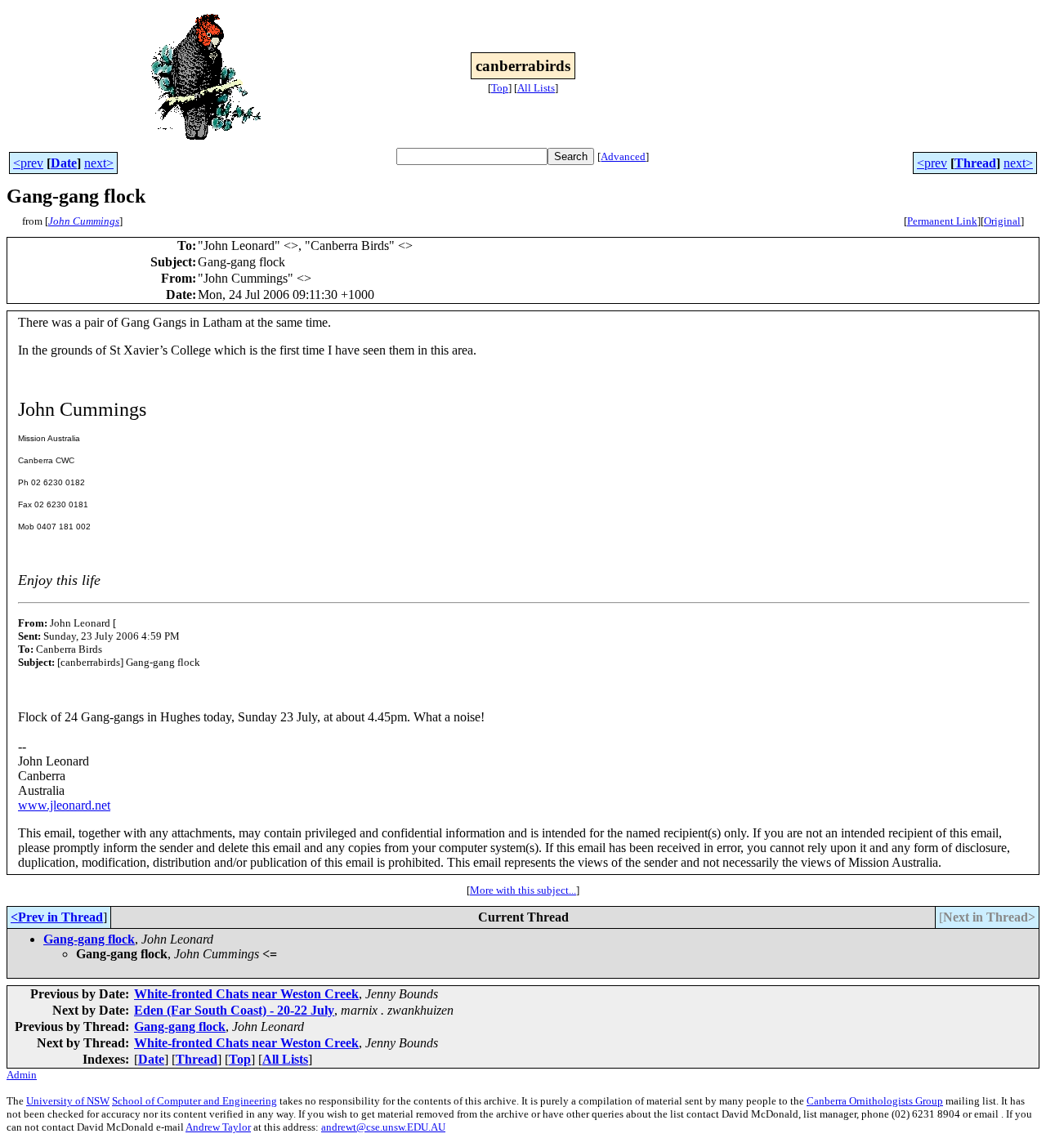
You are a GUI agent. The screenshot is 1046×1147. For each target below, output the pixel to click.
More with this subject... (523, 890)
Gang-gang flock (89, 939)
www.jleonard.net (64, 805)
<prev (28, 163)
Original (1002, 221)
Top (499, 88)
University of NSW (68, 1101)
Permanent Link (942, 221)
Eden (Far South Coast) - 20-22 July (234, 1010)
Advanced (623, 156)
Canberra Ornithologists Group (875, 1101)
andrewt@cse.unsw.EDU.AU (383, 1127)
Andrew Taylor (218, 1127)
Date (64, 163)
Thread (975, 163)
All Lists (536, 88)
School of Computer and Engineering (194, 1101)
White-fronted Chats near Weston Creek (246, 994)
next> (99, 163)
